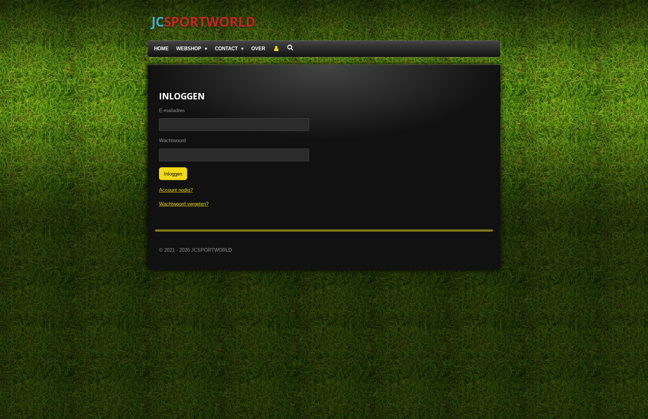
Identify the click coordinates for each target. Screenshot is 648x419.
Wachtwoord (172, 140)
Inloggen (173, 174)
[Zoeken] (291, 48)
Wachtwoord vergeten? (183, 204)
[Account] (276, 49)
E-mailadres (172, 110)
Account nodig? (176, 190)
